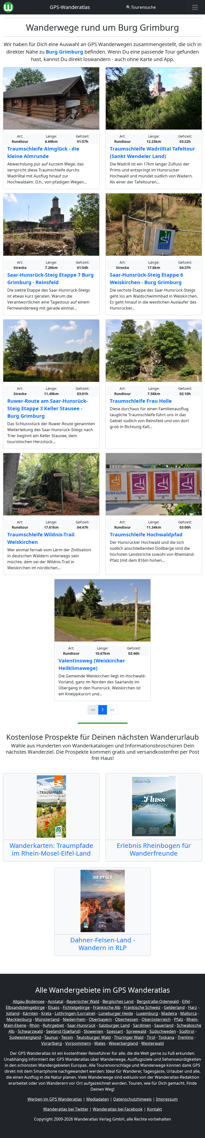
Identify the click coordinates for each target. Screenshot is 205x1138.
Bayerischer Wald (82, 1001)
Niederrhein (74, 1019)
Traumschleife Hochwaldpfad (146, 534)
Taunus (51, 1037)
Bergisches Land (118, 1001)
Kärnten (30, 1013)
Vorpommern (78, 1043)
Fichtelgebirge (76, 1007)
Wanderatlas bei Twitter (65, 1109)
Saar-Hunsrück (81, 1025)
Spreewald (136, 1031)
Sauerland (164, 1025)
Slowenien (93, 1031)
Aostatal (55, 1001)
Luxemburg (147, 1013)
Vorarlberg (51, 1043)
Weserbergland (123, 1043)
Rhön (35, 1025)
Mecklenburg (19, 1019)
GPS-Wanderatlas (70, 7)
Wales (100, 1043)
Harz (192, 1007)
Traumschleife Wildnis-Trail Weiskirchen (40, 538)
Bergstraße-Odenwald (158, 1001)
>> (112, 710)
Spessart (114, 1031)
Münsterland (47, 1019)
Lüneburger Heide (115, 1013)
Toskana (166, 1037)
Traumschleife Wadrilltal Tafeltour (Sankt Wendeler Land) (152, 152)
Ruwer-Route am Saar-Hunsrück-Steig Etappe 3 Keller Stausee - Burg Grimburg (47, 408)
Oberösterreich (156, 1019)
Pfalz (178, 1019)
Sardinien (142, 1025)
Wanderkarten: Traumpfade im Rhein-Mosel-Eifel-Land (51, 849)
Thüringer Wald (129, 1037)
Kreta (46, 1013)
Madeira (169, 1013)
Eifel (186, 1001)
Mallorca (188, 1013)
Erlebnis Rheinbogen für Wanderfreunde (154, 849)
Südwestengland (25, 1037)
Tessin (67, 1037)
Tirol (151, 1037)
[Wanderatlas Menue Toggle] (195, 7)
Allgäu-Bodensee (28, 1001)
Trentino (186, 1037)
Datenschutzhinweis (132, 1099)
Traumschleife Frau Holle (141, 401)
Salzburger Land (114, 1025)
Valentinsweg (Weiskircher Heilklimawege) (91, 664)
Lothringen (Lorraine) (75, 1013)
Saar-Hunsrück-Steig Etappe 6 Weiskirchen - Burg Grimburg (146, 278)
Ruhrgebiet (53, 1025)
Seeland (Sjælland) (63, 1031)
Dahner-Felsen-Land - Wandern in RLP (102, 944)
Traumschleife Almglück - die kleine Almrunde (43, 152)
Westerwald (152, 1043)
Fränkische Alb (106, 1007)
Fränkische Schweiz (142, 1007)
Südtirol (186, 1031)
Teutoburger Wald (93, 1037)
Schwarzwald (30, 1031)
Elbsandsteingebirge (25, 1007)
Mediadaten (97, 1099)
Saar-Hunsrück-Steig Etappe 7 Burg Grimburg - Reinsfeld (50, 278)
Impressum (167, 1099)
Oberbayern (100, 1019)
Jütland (13, 1013)
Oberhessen (126, 1019)
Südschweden (163, 1031)
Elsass (54, 1007)
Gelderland (174, 1007)
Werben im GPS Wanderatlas (55, 1099)
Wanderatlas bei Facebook (118, 1109)
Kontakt (154, 1109)
